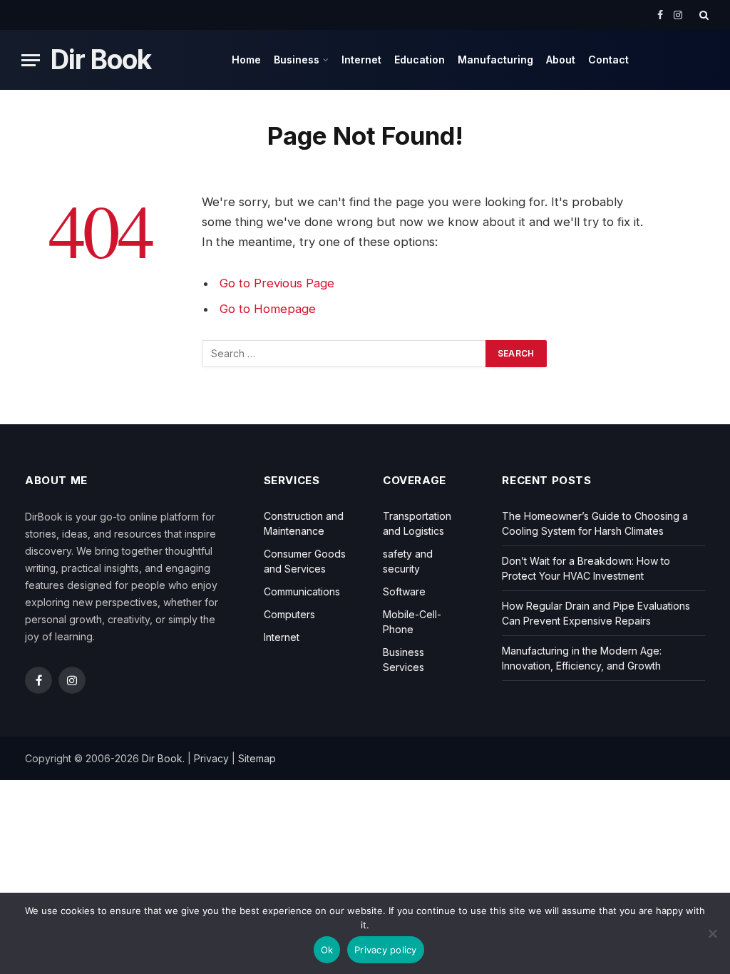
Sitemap (257, 758)
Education (419, 59)
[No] (712, 933)
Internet (361, 59)
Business (296, 59)
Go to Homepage (268, 309)
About (560, 59)
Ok (327, 949)
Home (246, 59)
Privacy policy (385, 949)
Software (404, 591)
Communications (302, 591)
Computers (289, 614)
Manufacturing (495, 59)
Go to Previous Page (277, 283)
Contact (608, 59)
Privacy (211, 758)
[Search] (702, 15)
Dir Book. (163, 758)
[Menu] (30, 60)
